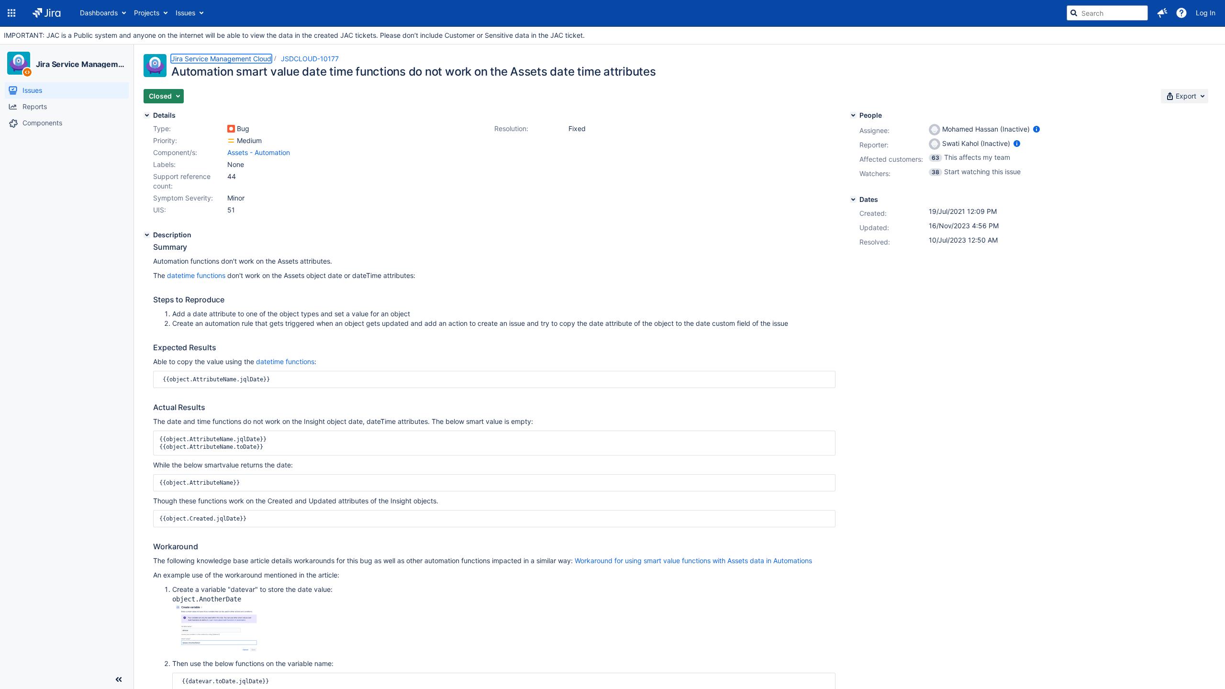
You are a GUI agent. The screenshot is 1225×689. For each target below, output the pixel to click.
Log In (1205, 13)
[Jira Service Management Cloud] (18, 63)
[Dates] (853, 199)
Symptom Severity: (183, 198)
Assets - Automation (258, 152)
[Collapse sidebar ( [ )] (119, 679)
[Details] (147, 115)
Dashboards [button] (99, 13)
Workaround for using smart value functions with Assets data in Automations (693, 560)
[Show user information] (1036, 129)
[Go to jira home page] (47, 12)
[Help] (1181, 13)
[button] (11, 12)
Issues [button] (185, 13)
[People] (853, 115)
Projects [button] (146, 13)
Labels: (164, 164)
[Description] (147, 235)
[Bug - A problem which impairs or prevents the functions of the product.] (231, 129)
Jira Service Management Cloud (80, 64)
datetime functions (196, 275)
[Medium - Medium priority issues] (231, 140)
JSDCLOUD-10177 (310, 59)
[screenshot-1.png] (220, 654)
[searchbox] (1107, 13)
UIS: (159, 210)
